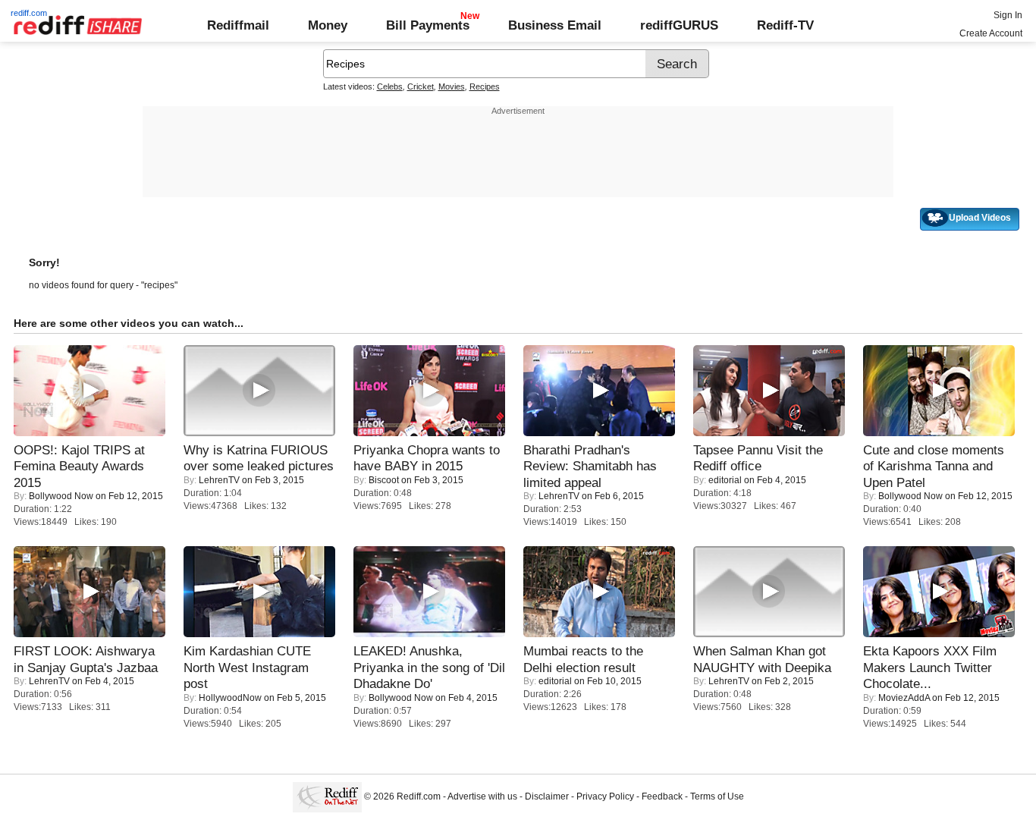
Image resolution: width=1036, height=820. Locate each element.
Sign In (1008, 15)
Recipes (484, 86)
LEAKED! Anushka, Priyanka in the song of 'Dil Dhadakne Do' (429, 667)
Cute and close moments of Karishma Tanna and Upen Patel (933, 466)
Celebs (390, 86)
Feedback (662, 796)
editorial (725, 480)
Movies (451, 86)
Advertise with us (482, 796)
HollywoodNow (230, 698)
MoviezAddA (904, 698)
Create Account (990, 33)
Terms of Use (717, 796)
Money (327, 25)
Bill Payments (427, 25)
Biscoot (384, 480)
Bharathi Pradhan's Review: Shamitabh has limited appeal (590, 466)
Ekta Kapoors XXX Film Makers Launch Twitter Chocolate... (930, 667)
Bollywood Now (61, 496)
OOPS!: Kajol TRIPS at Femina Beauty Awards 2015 (79, 466)
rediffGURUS (679, 25)
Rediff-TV (785, 25)
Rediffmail (238, 25)
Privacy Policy (605, 796)
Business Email (554, 25)
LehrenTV (219, 480)
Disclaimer (547, 796)
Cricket (420, 86)
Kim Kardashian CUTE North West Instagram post (247, 667)
